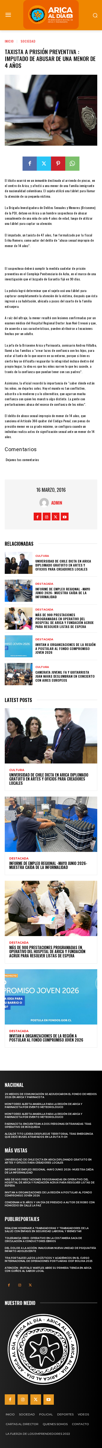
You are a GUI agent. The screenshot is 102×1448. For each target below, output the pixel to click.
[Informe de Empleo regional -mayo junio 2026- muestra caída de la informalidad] (18, 591)
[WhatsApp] (72, 164)
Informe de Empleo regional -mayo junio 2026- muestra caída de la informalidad (62, 592)
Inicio (9, 41)
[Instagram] (47, 516)
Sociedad (28, 41)
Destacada (44, 584)
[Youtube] (65, 516)
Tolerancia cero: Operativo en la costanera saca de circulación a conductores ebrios (43, 1240)
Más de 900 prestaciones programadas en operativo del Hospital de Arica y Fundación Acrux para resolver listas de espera (64, 620)
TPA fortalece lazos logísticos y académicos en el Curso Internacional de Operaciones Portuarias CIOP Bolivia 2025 (49, 1259)
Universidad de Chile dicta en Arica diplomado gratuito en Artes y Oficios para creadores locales (63, 564)
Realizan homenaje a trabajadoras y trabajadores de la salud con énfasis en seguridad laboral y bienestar (46, 1230)
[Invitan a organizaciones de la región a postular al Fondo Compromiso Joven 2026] (18, 646)
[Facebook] (30, 164)
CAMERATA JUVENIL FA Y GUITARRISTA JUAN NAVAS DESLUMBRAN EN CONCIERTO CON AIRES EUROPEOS (65, 676)
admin (56, 503)
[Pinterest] (58, 164)
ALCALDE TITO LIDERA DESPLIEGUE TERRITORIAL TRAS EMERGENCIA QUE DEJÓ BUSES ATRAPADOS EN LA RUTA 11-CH (49, 1135)
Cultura (42, 556)
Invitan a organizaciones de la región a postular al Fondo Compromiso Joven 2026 (65, 648)
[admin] (45, 502)
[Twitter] (44, 164)
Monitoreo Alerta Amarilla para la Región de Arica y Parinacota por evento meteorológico (43, 1106)
